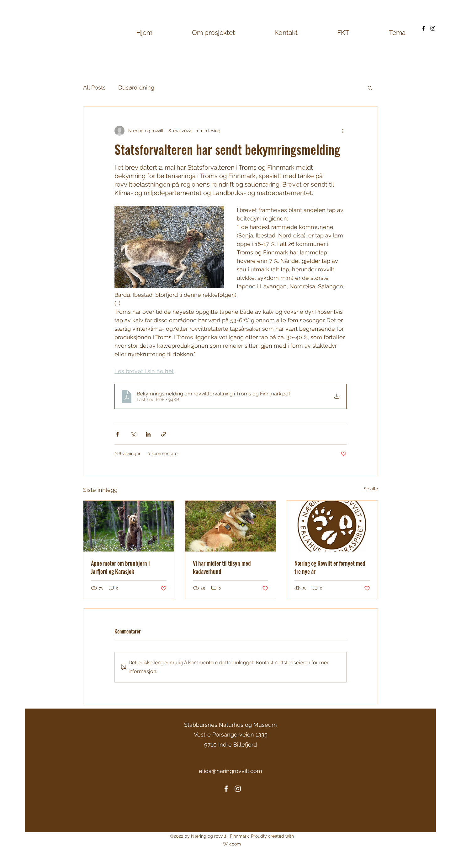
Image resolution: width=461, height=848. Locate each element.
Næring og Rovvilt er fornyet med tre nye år (329, 567)
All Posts (94, 87)
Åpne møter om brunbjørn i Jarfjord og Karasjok (120, 567)
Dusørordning (136, 87)
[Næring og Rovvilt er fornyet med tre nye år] (332, 526)
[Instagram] (433, 28)
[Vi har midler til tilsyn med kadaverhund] (230, 526)
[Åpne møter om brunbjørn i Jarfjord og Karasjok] (128, 526)
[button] (370, 87)
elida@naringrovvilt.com (230, 771)
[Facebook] (423, 28)
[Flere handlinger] (343, 130)
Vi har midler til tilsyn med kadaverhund (222, 567)
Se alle (371, 488)
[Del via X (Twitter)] (133, 434)
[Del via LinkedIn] (148, 434)
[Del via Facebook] (117, 434)
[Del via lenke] (164, 434)
